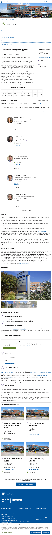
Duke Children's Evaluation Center (13, 459)
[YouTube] (6, 502)
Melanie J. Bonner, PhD (19, 117)
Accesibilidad (4, 510)
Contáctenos (17, 500)
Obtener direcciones (44, 57)
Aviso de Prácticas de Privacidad (8, 518)
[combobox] (13, 104)
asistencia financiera (24, 263)
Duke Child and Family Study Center (36, 424)
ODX (49, 372)
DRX (44, 372)
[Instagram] (6, 499)
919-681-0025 (18, 123)
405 (41, 372)
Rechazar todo (46, 532)
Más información (27, 345)
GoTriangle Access (5, 377)
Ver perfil (16, 126)
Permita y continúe (9, 348)
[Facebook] (3, 499)
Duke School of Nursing (41, 517)
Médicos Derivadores (23, 521)
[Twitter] (3, 502)
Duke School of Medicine (41, 515)
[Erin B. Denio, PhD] (10, 139)
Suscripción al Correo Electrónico (26, 519)
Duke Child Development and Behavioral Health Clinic (12, 425)
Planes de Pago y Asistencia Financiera (9, 520)
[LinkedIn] (8, 499)
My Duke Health (41, 231)
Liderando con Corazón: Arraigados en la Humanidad (9, 513)
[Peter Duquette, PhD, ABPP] (10, 158)
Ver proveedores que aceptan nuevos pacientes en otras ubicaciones (25, 111)
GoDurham (3, 372)
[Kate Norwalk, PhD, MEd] (10, 178)
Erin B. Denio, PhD (18, 137)
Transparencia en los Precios (7, 522)
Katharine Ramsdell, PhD (20, 194)
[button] (45, 1)
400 (37, 372)
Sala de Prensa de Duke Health (25, 517)
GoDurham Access (41, 375)
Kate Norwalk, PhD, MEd (20, 175)
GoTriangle (32, 372)
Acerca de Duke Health (24, 510)
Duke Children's (39, 513)
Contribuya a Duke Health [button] (25, 484)
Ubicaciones (11, 19)
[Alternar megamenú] (48, 2)
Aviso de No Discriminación (7, 516)
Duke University (39, 519)
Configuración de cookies (7, 532)
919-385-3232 (18, 181)
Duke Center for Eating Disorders (36, 459)
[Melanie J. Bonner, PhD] (10, 120)
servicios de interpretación (19, 329)
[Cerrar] (50, 525)
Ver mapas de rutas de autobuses (34, 382)
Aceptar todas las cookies (36, 532)
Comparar (17, 129)
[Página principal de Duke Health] (6, 1)
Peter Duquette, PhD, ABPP (20, 156)
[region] (26, 529)
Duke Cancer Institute (40, 510)
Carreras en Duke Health (24, 515)
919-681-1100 (18, 143)
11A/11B (13, 372)
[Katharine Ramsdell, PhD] (10, 197)
